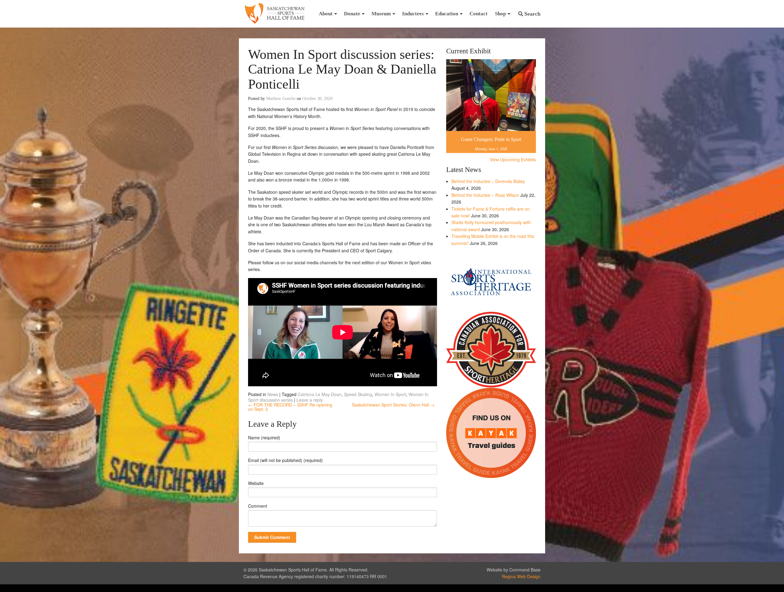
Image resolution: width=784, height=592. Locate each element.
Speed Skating (358, 394)
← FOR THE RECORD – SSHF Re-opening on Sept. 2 (290, 407)
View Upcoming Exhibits (513, 159)
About (326, 14)
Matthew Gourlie (281, 98)
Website (256, 483)
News (272, 394)
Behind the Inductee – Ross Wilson (485, 195)
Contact (478, 14)
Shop (500, 14)
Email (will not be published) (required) (285, 460)
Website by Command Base (514, 570)
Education (446, 14)
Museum (381, 14)
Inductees (413, 14)
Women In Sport (390, 394)
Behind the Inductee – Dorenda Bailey (488, 181)
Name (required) (264, 437)
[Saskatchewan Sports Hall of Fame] (275, 14)
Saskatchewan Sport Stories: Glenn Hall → (393, 405)
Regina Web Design (521, 576)
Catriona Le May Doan (319, 394)
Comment (257, 506)
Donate (352, 14)
